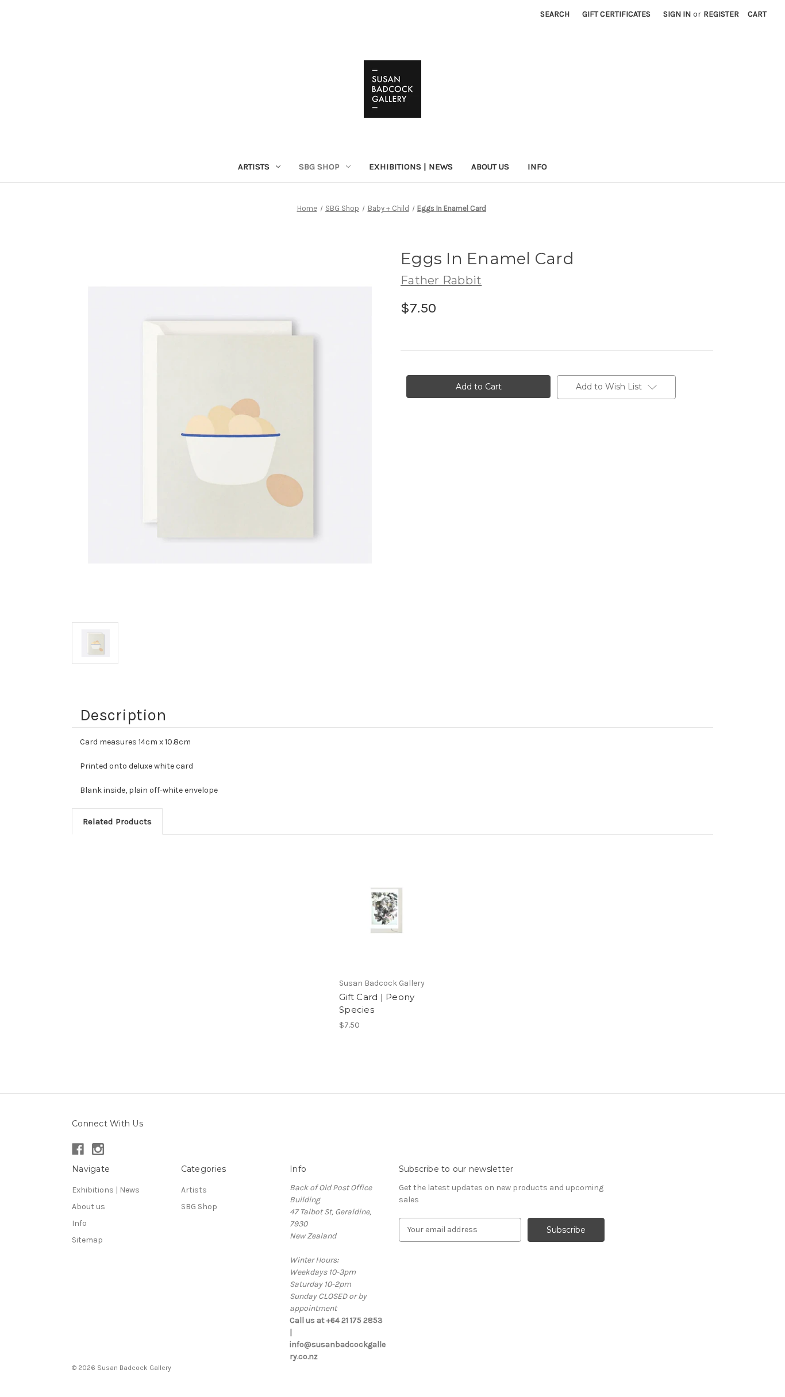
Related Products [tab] (117, 821)
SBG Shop (319, 166)
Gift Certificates (616, 14)
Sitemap (87, 1240)
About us (490, 166)
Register (721, 14)
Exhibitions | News (411, 166)
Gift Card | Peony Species (376, 1003)
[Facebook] (78, 1149)
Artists (254, 166)
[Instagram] (98, 1149)
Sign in (677, 14)
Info (537, 166)
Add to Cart (386, 908)
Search (554, 14)
